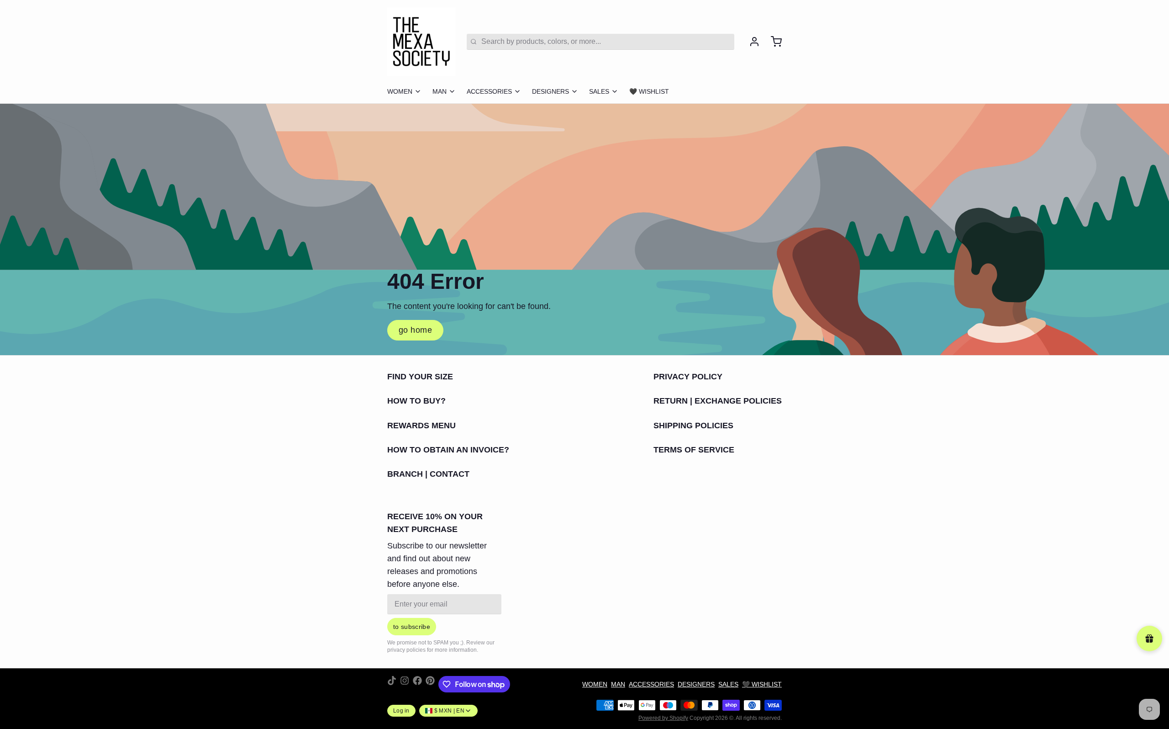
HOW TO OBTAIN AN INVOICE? (448, 449)
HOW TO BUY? (416, 400)
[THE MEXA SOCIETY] (421, 41)
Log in (401, 711)
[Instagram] (404, 684)
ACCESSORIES (489, 91)
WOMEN (399, 91)
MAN (439, 91)
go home (415, 330)
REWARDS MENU (421, 425)
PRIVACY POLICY (687, 376)
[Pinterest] (430, 684)
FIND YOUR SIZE (420, 376)
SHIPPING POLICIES (693, 425)
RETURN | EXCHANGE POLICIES (717, 400)
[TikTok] (391, 684)
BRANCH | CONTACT (428, 474)
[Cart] (773, 41)
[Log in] (751, 41)
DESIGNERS (550, 91)
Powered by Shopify (663, 718)
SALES (599, 91)
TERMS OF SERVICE (693, 449)
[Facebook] (417, 684)
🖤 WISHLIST (649, 91)
